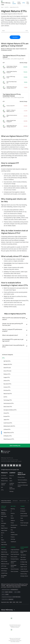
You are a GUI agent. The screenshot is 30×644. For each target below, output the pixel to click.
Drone (21, 520)
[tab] (6, 501)
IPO (2, 487)
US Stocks (14, 3)
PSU (12, 529)
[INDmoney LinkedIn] (5, 465)
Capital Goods (14, 534)
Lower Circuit (23, 569)
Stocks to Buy (23, 573)
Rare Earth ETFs (7, 384)
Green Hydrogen (24, 522)
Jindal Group (4, 573)
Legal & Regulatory (22, 482)
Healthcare (13, 541)
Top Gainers (23, 555)
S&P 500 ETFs (7, 361)
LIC (2, 537)
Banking (13, 508)
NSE (14, 602)
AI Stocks (22, 508)
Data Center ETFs (8, 406)
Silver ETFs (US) (7, 371)
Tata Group (3, 549)
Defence (13, 520)
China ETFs (6, 413)
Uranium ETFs (7, 387)
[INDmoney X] (8, 465)
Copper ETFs (7, 377)
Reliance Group (4, 554)
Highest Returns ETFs (9, 432)
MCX (20, 602)
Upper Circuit (23, 566)
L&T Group (3, 566)
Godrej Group (4, 568)
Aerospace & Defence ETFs (10, 409)
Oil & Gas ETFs (7, 390)
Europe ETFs (7, 416)
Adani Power (4, 530)
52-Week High (23, 562)
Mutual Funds (4, 480)
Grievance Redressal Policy (23, 485)
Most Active (23, 559)
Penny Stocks (14, 556)
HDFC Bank (4, 516)
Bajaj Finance (4, 528)
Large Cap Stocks (15, 549)
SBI (2, 518)
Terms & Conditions (22, 479)
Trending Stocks (24, 571)
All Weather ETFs (8, 435)
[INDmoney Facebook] (2, 465)
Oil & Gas (13, 539)
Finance (12, 537)
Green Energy (23, 513)
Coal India (3, 542)
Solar (21, 518)
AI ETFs (5, 397)
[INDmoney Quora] (20, 465)
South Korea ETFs (8, 422)
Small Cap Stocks (15, 554)
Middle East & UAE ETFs (9, 426)
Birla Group (3, 559)
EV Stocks (22, 511)
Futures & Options (3, 484)
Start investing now (15, 445)
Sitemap (11, 491)
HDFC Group (4, 561)
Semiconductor (24, 515)
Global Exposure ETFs (9, 439)
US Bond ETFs (7, 429)
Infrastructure (14, 525)
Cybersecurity (23, 525)
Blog (10, 478)
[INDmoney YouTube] (11, 465)
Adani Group (4, 552)
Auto (12, 515)
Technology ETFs (8, 400)
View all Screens (15, 569)
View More (15, 37)
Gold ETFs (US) (7, 367)
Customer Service (11, 484)
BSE (17, 602)
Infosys (2, 525)
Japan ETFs (6, 419)
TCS (2, 521)
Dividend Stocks (15, 559)
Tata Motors (4, 510)
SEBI (11, 602)
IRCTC (2, 532)
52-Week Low (23, 564)
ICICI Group (4, 570)
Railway (12, 532)
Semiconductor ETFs (9, 403)
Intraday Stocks (24, 576)
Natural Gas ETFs (8, 393)
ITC (2, 535)
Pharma (12, 513)
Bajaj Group (4, 556)
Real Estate (13, 527)
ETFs (23, 2)
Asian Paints (4, 544)
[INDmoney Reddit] (17, 465)
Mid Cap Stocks (14, 552)
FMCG (12, 518)
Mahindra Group (5, 563)
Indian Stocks (19, 3)
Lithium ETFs (7, 380)
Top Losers (23, 557)
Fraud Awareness (12, 488)
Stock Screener (14, 571)
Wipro (2, 539)
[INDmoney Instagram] (14, 465)
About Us (11, 475)
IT (11, 511)
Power (12, 522)
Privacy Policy (21, 477)
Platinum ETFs (7, 374)
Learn (10, 480)
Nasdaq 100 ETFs (8, 364)
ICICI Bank (3, 523)
